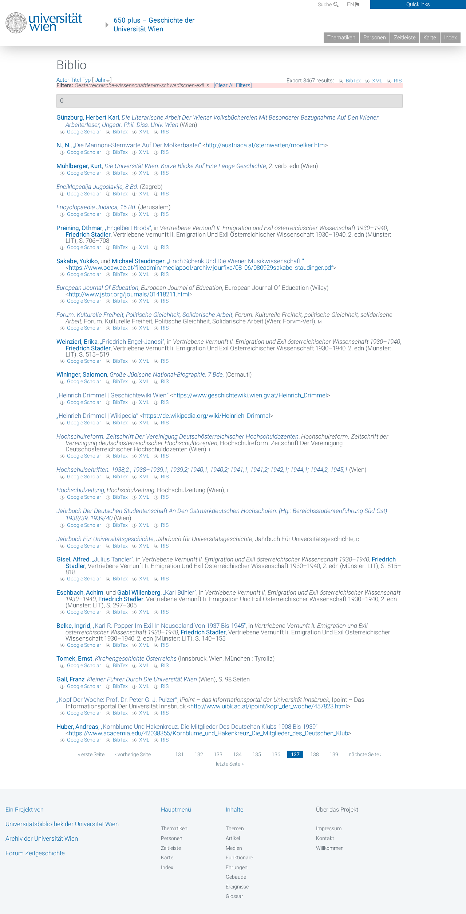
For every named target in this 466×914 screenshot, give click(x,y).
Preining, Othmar (79, 228)
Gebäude (236, 877)
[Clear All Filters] (233, 85)
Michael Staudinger (138, 261)
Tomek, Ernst (74, 658)
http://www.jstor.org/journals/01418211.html (129, 294)
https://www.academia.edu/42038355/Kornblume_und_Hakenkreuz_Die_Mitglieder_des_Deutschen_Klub (208, 733)
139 (333, 754)
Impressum (328, 828)
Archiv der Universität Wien (41, 838)
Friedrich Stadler (88, 234)
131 (179, 754)
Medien (234, 848)
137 (295, 754)
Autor (62, 80)
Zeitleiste (405, 37)
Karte (429, 37)
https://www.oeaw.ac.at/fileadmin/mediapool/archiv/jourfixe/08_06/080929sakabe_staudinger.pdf (201, 267)
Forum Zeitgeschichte (35, 853)
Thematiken (341, 37)
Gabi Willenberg (139, 592)
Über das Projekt (337, 809)
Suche (325, 4)
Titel (76, 80)
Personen (374, 37)
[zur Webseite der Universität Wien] (43, 23)
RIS (398, 80)
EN (350, 4)
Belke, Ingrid (73, 625)
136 (276, 754)
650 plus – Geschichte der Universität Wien (154, 24)
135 (256, 754)
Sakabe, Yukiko (77, 261)
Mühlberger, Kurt (79, 166)
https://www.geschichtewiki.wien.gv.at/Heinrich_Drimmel (250, 395)
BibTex (353, 80)
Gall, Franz (70, 679)
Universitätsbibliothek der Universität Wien (62, 824)
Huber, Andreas (77, 726)
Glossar (234, 896)
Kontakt (325, 838)
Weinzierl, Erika (77, 341)
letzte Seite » (230, 764)
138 (314, 754)
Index (450, 37)
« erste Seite (91, 754)
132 (198, 754)
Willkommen (330, 848)
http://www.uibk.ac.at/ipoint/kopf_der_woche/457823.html (268, 706)
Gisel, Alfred (73, 559)
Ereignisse (237, 887)
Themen (235, 828)
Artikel (233, 838)
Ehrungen (237, 867)
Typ (86, 80)
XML (377, 80)
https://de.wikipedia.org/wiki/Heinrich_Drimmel (206, 415)
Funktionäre (239, 857)
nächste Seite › (365, 754)
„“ (137, 145)
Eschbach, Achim (79, 592)
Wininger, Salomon (81, 374)
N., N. (63, 145)
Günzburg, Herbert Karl (87, 117)
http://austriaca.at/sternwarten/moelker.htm (265, 145)
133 (218, 754)
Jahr (100, 80)
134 (237, 754)
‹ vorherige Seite (133, 754)
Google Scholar (84, 132)
